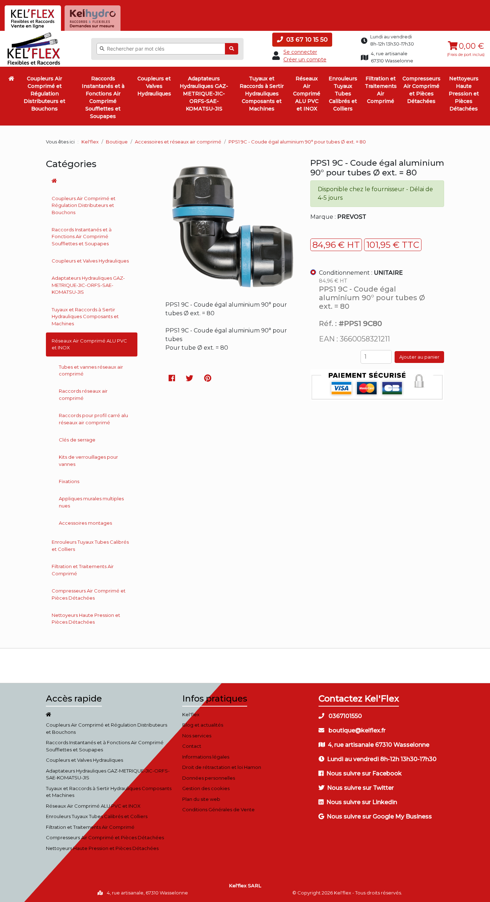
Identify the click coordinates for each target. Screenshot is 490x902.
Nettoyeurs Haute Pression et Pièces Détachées (464, 93)
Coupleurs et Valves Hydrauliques (154, 86)
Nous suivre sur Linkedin (361, 802)
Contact (191, 746)
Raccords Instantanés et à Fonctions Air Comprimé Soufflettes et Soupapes (103, 97)
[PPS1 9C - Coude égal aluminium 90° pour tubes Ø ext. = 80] (232, 287)
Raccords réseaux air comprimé (83, 394)
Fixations (69, 481)
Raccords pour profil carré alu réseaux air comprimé (93, 418)
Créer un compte (304, 59)
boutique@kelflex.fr (356, 730)
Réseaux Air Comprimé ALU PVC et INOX (306, 93)
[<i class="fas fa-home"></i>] (11, 79)
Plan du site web (201, 799)
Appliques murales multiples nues (91, 502)
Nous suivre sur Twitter (360, 787)
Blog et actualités (202, 725)
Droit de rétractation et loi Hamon (221, 767)
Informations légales (205, 757)
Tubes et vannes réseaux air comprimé (91, 370)
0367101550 (344, 716)
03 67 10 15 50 (306, 39)
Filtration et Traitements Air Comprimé (381, 89)
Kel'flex (90, 142)
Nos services (196, 735)
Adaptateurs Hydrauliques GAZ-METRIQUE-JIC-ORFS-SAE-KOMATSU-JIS (204, 93)
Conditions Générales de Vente (218, 809)
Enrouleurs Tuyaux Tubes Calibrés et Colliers (343, 93)
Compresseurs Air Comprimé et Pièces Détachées (421, 89)
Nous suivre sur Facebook (364, 773)
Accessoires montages (85, 523)
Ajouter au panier (419, 357)
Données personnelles (208, 778)
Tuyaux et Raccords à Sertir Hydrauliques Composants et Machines (262, 93)
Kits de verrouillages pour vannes (88, 460)
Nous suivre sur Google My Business (379, 816)
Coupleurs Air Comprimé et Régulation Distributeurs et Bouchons (44, 93)
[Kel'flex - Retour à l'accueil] (33, 34)
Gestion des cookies (206, 788)
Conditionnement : (361, 272)
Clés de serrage (77, 440)
